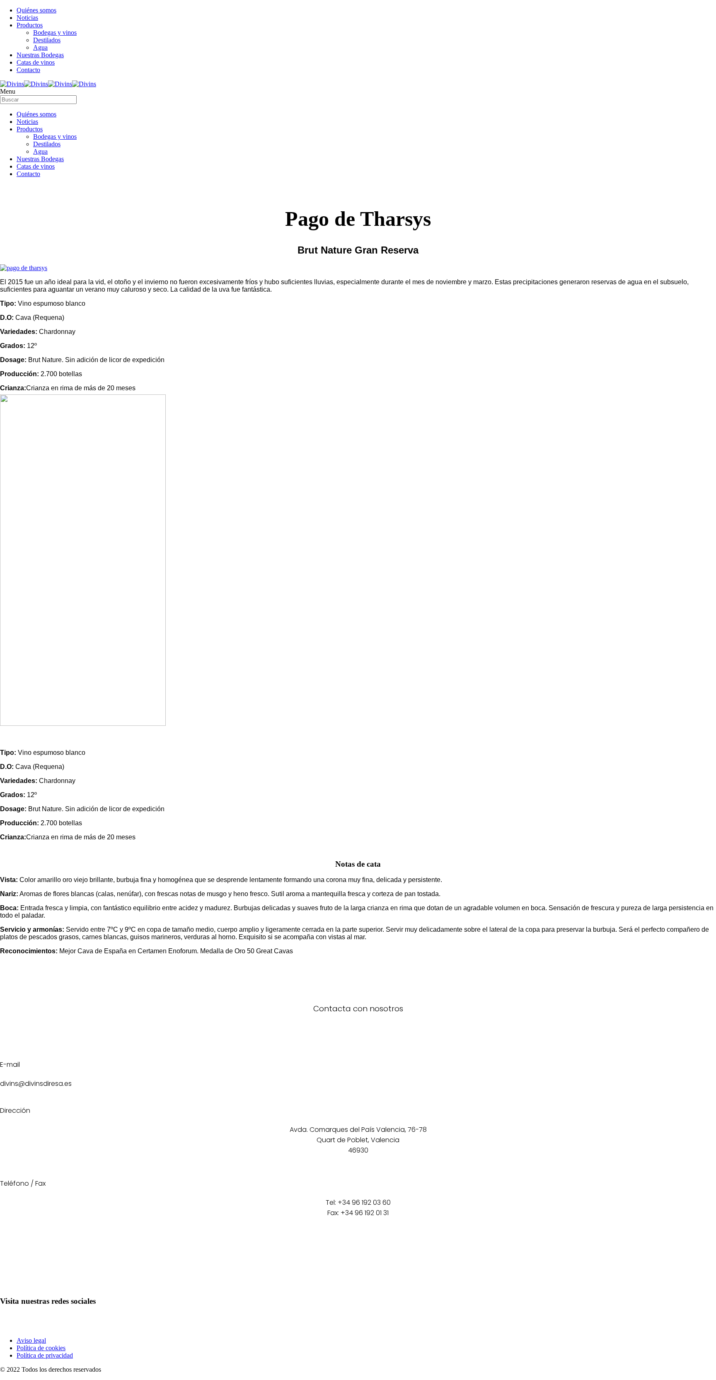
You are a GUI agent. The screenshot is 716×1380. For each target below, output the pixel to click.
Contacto (28, 69)
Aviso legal (31, 1340)
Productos (30, 25)
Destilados (46, 40)
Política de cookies (41, 1347)
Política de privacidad (45, 1355)
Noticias (27, 17)
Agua (40, 47)
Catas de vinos (36, 62)
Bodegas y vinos (55, 32)
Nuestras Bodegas (40, 54)
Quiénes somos (36, 10)
